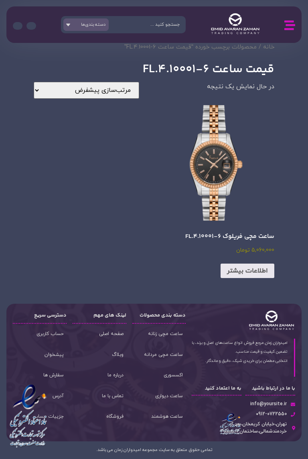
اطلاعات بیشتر (247, 270)
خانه (268, 47)
